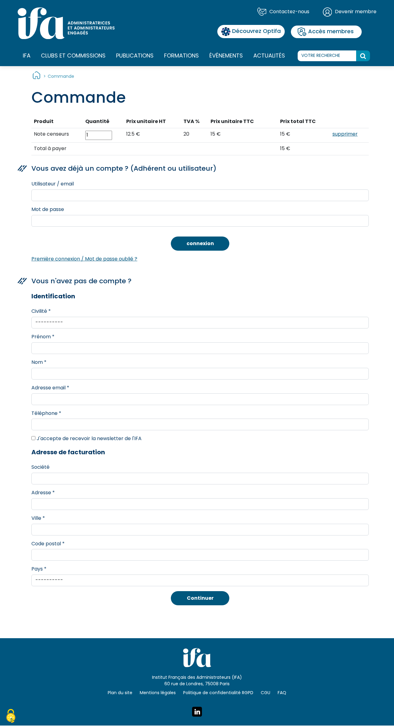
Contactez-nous (289, 12)
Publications (135, 56)
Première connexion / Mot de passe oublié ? (84, 259)
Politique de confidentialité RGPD (218, 693)
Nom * (38, 362)
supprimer (345, 134)
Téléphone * (46, 413)
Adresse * (43, 493)
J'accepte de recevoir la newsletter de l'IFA (88, 439)
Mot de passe (47, 209)
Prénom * (42, 337)
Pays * (38, 569)
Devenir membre (355, 12)
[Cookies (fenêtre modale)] (11, 717)
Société (40, 467)
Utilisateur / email (52, 184)
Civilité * (41, 311)
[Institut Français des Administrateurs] (66, 23)
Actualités (269, 56)
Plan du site (120, 693)
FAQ (282, 693)
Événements (226, 56)
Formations (181, 56)
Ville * (38, 518)
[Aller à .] (36, 76)
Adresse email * (50, 388)
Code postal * (48, 544)
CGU (265, 693)
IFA (26, 56)
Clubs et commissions (73, 56)
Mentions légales (158, 693)
